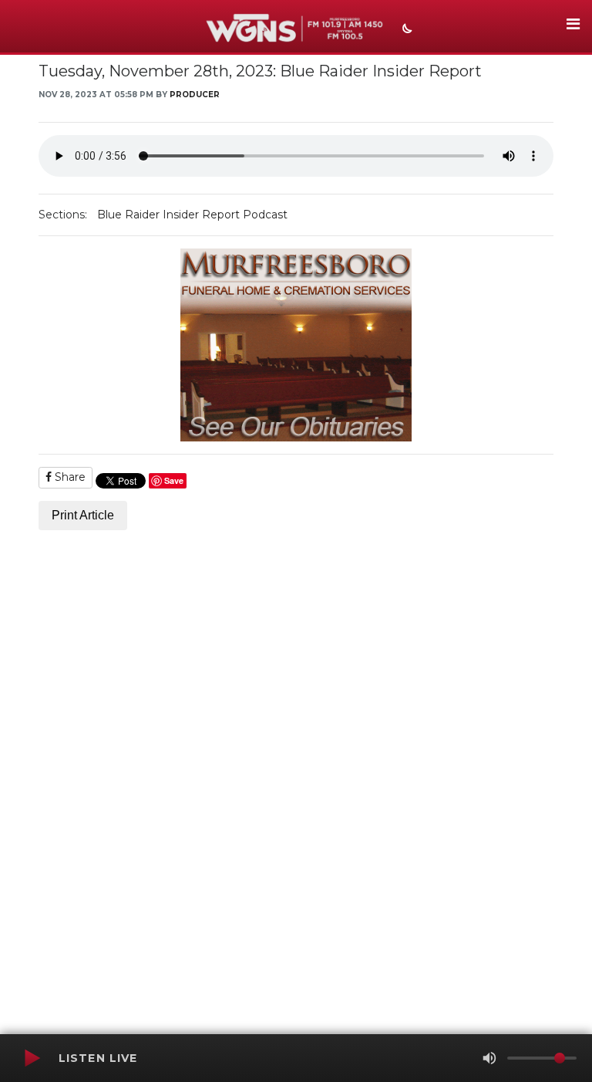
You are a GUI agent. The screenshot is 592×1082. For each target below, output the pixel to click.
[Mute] (489, 1058)
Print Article (83, 515)
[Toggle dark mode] (405, 30)
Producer (195, 95)
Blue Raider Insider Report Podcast (192, 214)
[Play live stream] (31, 1058)
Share (69, 477)
